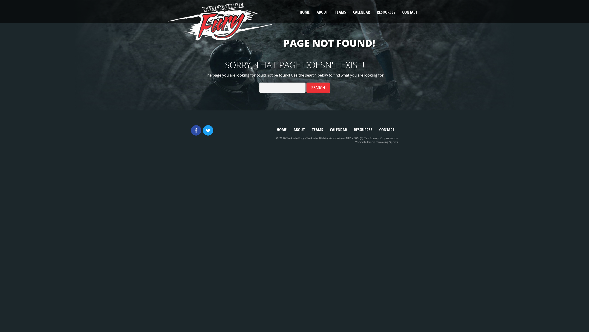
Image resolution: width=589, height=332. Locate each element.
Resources (386, 12)
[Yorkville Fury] (220, 20)
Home (305, 12)
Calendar (361, 12)
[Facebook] (196, 130)
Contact (410, 12)
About (322, 12)
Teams (340, 12)
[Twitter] (208, 130)
